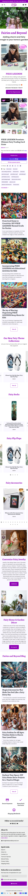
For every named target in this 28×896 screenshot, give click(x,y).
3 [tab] (15, 474)
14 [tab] (12, 524)
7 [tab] (15, 522)
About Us (3, 852)
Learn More (4, 838)
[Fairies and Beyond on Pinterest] (14, 823)
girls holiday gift (22, 174)
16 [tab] (17, 524)
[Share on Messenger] (20, 166)
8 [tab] (17, 522)
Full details (4, 187)
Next (25, 115)
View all (14, 329)
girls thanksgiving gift (6, 179)
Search (3, 850)
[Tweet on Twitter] (10, 166)
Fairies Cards (9, 169)
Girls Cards (22, 171)
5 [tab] (10, 522)
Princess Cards (16, 184)
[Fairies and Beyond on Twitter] (10, 823)
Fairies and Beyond (18, 890)
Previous (2, 366)
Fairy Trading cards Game (6, 171)
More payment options (14, 162)
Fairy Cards (15, 169)
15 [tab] (15, 524)
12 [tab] (26, 522)
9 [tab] (19, 522)
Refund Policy (5, 859)
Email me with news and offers (10, 879)
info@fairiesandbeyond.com (10, 840)
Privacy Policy (5, 861)
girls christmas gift (5, 174)
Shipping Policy (5, 863)
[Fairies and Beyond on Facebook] (12, 823)
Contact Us (4, 854)
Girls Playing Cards (15, 176)
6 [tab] (12, 522)
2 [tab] (12, 474)
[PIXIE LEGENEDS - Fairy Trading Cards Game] (14, 102)
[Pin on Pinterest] (13, 166)
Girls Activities (16, 171)
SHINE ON (14, 584)
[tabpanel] (14, 458)
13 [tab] (10, 524)
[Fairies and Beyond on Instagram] (15, 823)
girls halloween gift (14, 174)
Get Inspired (14, 647)
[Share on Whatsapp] (15, 166)
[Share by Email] (18, 166)
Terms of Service (6, 856)
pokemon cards (12, 182)
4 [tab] (17, 474)
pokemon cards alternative (6, 184)
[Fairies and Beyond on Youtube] (17, 823)
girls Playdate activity (6, 176)
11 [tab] (24, 522)
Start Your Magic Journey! (14, 92)
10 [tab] (22, 522)
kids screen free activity (16, 179)
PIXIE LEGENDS (5, 182)
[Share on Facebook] (7, 166)
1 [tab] (10, 474)
